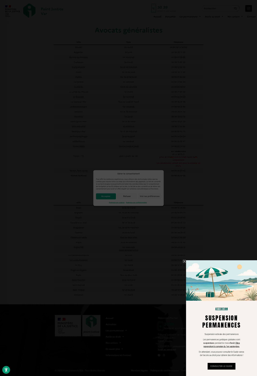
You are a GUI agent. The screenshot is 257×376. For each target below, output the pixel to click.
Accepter (105, 196)
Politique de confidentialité (136, 202)
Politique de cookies (117, 202)
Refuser (127, 196)
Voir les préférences (150, 196)
